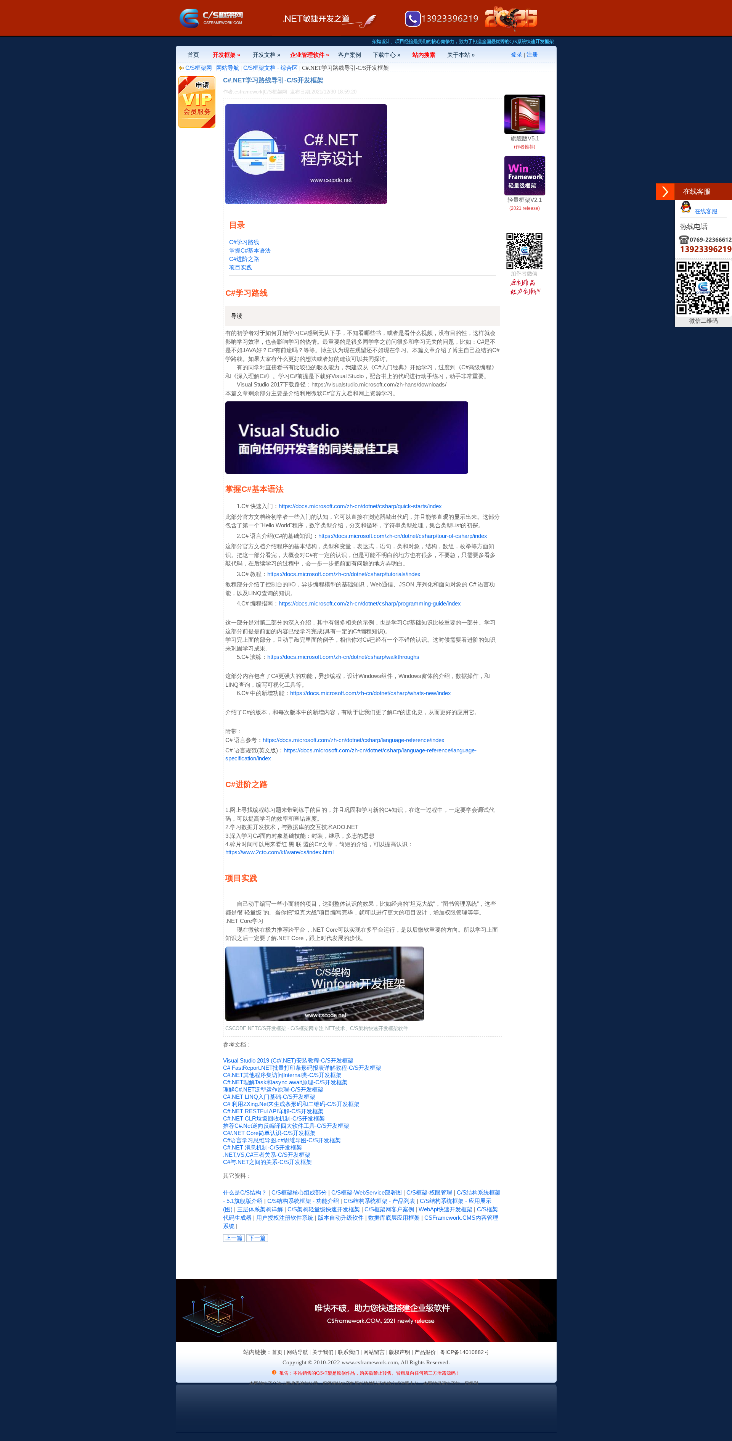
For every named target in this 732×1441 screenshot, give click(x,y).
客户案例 (349, 55)
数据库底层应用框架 (394, 1217)
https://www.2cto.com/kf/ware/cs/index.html (279, 852)
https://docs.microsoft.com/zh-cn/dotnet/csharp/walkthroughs (343, 657)
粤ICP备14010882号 (464, 1352)
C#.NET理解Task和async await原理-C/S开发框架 (285, 1082)
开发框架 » (226, 55)
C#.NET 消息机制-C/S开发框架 (262, 1147)
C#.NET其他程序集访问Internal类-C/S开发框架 (282, 1075)
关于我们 (323, 1352)
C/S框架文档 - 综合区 (270, 67)
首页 (193, 55)
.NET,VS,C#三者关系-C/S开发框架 (266, 1154)
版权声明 (399, 1352)
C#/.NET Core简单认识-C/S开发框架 (269, 1133)
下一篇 (257, 1238)
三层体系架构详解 (260, 1209)
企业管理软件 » (309, 55)
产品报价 (425, 1352)
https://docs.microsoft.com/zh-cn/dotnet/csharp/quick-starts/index (360, 506)
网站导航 (227, 67)
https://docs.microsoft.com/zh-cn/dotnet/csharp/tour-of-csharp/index (402, 536)
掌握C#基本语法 (250, 250)
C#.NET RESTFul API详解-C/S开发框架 (273, 1111)
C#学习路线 (244, 242)
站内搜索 (424, 55)
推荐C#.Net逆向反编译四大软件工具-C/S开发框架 (286, 1125)
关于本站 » (461, 55)
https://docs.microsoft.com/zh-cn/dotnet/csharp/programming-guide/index (370, 603)
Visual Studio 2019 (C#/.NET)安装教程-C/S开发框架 (288, 1060)
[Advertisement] (312, 1259)
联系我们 (348, 1352)
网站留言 (374, 1352)
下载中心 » (386, 55)
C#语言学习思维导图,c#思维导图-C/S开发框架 (282, 1140)
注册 (532, 54)
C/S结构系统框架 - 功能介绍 (303, 1201)
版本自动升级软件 (341, 1217)
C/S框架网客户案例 (389, 1209)
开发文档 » (266, 55)
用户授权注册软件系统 (284, 1217)
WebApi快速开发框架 (445, 1209)
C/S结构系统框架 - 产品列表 (379, 1201)
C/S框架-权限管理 (429, 1192)
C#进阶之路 (244, 259)
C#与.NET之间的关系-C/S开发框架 (267, 1162)
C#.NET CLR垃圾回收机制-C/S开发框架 (274, 1118)
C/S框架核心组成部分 (299, 1192)
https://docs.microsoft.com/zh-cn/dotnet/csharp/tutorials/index (344, 574)
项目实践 (240, 267)
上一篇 (233, 1238)
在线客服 (705, 211)
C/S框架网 (198, 67)
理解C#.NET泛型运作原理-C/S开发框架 (273, 1089)
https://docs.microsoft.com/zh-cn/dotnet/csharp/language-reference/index (354, 740)
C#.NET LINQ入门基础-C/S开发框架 (269, 1096)
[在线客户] (665, 191)
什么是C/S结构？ (245, 1192)
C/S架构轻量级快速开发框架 (323, 1209)
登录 (516, 54)
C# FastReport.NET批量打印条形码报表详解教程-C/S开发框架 (302, 1067)
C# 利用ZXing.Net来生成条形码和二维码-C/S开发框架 (291, 1104)
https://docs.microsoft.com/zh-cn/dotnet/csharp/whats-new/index (370, 693)
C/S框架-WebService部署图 (366, 1192)
